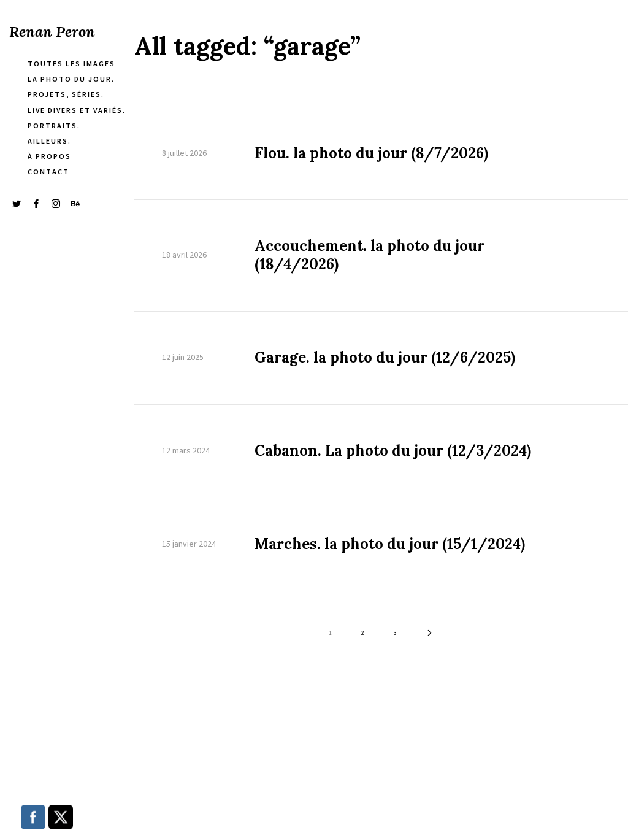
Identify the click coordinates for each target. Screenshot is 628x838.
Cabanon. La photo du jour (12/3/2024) (393, 451)
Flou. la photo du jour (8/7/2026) (371, 153)
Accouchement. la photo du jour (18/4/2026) (369, 255)
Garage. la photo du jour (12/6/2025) (385, 357)
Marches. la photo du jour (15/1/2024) (390, 544)
